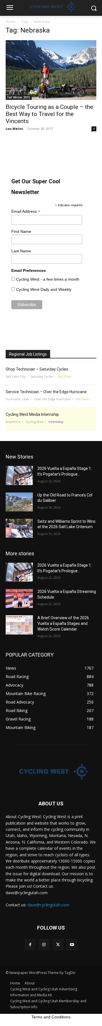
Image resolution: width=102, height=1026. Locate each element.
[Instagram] (44, 944)
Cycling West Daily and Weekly (43, 289)
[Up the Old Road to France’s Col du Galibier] (19, 501)
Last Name (21, 251)
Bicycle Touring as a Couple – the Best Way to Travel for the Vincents (49, 114)
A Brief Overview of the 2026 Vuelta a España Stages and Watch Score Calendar (63, 623)
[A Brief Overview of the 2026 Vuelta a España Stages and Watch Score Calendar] (19, 624)
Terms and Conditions (51, 1017)
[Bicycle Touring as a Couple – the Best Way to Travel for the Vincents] (51, 70)
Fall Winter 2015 (18, 97)
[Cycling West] (51, 771)
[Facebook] (30, 944)
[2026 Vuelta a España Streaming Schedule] (19, 598)
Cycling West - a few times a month (47, 279)
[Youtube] (71, 944)
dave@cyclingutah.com (48, 904)
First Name (21, 231)
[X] (57, 944)
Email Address (25, 211)
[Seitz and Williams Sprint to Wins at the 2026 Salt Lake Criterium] (19, 528)
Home (11, 21)
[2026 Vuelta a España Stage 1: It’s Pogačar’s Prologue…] (19, 475)
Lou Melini (14, 128)
